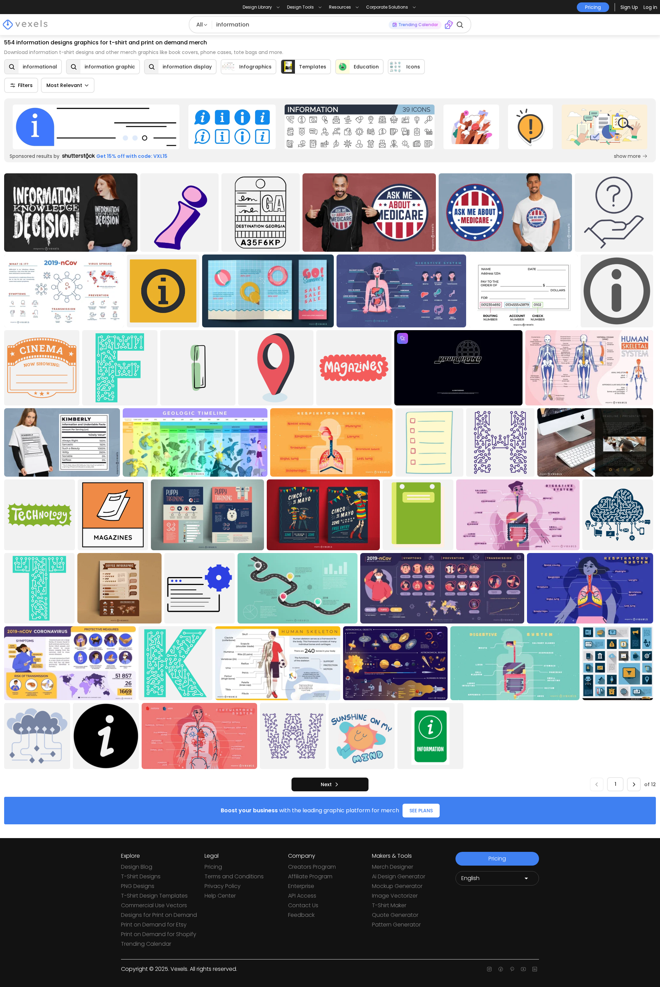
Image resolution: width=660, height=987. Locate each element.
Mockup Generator (397, 886)
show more (627, 156)
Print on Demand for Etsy (154, 925)
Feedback (301, 915)
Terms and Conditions (234, 876)
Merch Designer (392, 867)
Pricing (213, 867)
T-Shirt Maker (389, 905)
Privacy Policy (223, 886)
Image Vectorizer (395, 896)
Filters (25, 85)
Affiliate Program (310, 876)
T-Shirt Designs (141, 876)
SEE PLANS (421, 810)
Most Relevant (64, 85)
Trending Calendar (146, 944)
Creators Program (312, 867)
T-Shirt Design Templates (154, 896)
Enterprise (301, 886)
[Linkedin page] (534, 969)
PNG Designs (137, 886)
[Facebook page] (500, 969)
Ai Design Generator (398, 876)
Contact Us (303, 905)
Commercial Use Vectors (154, 905)
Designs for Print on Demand (159, 915)
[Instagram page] (489, 969)
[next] (634, 784)
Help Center (220, 896)
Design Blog (136, 867)
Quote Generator (395, 915)
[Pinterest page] (512, 969)
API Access (302, 896)
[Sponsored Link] (96, 127)
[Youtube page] (523, 969)
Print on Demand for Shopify (158, 934)
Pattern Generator (396, 925)
